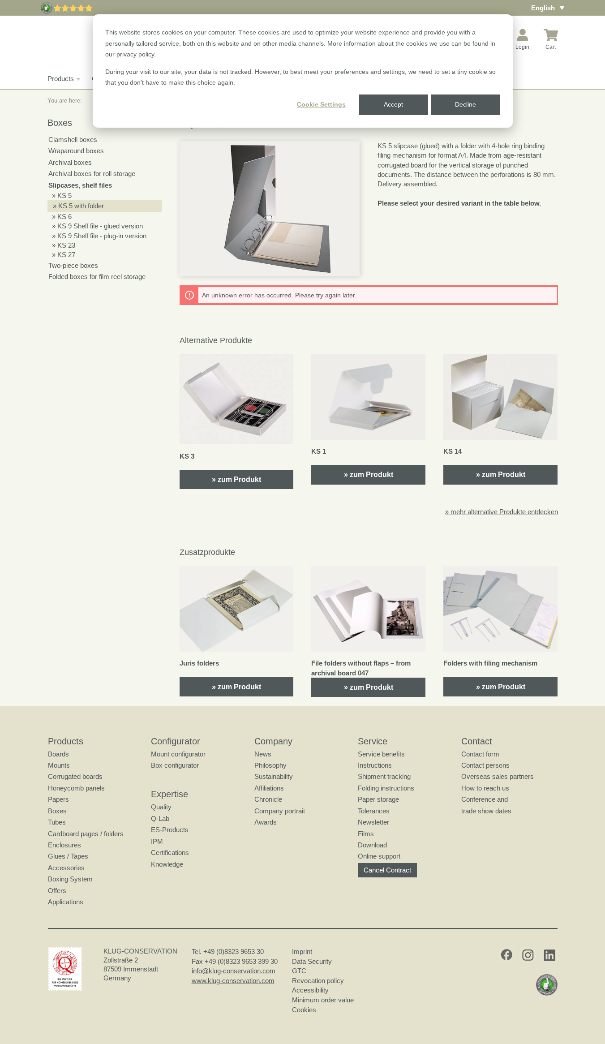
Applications (65, 902)
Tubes (57, 822)
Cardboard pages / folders (86, 834)
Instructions (375, 765)
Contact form (480, 754)
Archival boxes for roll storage (91, 173)
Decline (465, 104)
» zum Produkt (236, 479)
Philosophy (270, 765)
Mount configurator (178, 754)
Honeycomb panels (76, 788)
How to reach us (485, 788)
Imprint (302, 951)
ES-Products (170, 829)
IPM (157, 841)
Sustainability (273, 776)
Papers (58, 799)
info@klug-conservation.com (233, 971)
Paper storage (378, 799)
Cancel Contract (387, 870)
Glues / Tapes (68, 856)
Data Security (312, 961)
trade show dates (486, 811)
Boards (58, 754)
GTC (299, 971)
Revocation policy (318, 980)
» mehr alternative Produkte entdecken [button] (501, 512)
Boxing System (70, 879)
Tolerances (374, 811)
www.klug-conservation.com (233, 980)
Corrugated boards (75, 776)
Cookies (304, 1010)
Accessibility (310, 990)
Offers (57, 890)
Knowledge (167, 864)
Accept (393, 104)
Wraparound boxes (76, 151)
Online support (379, 856)
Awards (265, 822)
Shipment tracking (384, 776)
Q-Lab (160, 818)
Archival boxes (70, 162)
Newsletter (373, 822)
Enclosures (64, 845)
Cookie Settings (321, 104)
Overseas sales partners (497, 776)
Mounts (59, 765)
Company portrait (279, 811)
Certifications (170, 852)
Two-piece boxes (73, 265)
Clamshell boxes (72, 139)
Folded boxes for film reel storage (97, 276)
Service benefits (381, 754)
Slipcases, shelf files (80, 185)
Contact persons (485, 765)
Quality (161, 807)
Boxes (57, 811)
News (262, 754)
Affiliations (269, 788)
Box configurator (175, 765)
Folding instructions (386, 788)
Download (372, 845)
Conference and (484, 799)
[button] (270, 208)
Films (366, 834)
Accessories (66, 868)
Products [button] (60, 78)
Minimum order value (324, 1000)
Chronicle (268, 799)
